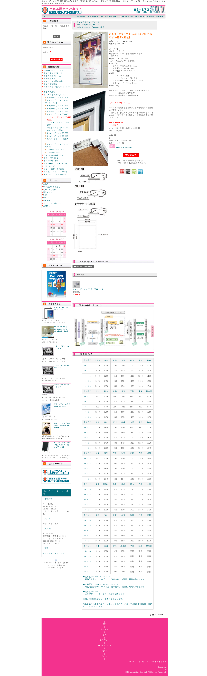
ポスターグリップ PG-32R (57, 106)
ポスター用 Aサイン (51, 161)
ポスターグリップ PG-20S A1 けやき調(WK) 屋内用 (62, 425)
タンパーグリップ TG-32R (57, 133)
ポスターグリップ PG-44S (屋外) (58, 124)
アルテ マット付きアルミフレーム (56, 88)
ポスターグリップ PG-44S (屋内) (59, 118)
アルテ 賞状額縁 (50, 84)
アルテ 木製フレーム (52, 76)
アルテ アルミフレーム (53, 73)
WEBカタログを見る (51, 187)
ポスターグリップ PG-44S (57, 114)
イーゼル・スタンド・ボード (55, 172)
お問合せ (150, 16)
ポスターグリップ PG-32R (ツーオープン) (56, 101)
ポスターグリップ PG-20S (57, 97)
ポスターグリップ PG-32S (57, 109)
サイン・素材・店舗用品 (53, 169)
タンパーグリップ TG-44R (57, 136)
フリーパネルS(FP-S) (55, 152)
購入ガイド (140, 16)
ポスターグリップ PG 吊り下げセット (88, 289)
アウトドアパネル (50, 158)
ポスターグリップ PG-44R (57, 111)
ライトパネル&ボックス (53, 155)
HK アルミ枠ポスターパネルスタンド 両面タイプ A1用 (62, 445)
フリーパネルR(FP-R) (55, 150)
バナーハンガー (50, 166)
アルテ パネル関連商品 (53, 81)
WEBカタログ (127, 16)
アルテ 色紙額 (49, 92)
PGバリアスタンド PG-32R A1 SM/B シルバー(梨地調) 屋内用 (62, 329)
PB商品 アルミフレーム (53, 70)
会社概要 (159, 16)
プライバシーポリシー (52, 203)
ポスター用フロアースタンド (55, 164)
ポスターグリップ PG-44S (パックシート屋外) (58, 129)
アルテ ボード (49, 79)
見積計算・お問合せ (123, 148)
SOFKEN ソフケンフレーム (55, 174)
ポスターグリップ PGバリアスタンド (57, 145)
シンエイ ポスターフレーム (54, 95)
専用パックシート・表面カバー (57, 140)
